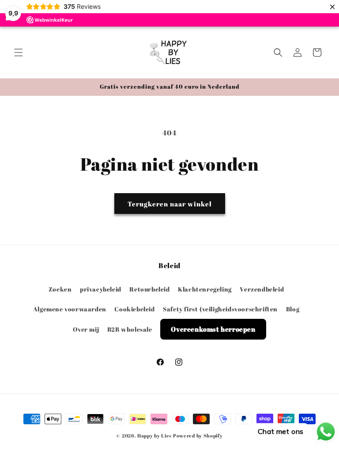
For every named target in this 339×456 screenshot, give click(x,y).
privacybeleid (100, 289)
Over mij (86, 329)
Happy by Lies (154, 435)
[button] (18, 52)
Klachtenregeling (205, 289)
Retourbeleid (149, 289)
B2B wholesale (129, 329)
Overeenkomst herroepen (213, 329)
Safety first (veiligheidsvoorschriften (220, 309)
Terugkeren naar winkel (170, 203)
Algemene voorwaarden (69, 309)
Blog (292, 309)
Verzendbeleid (262, 289)
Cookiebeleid (134, 309)
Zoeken (60, 289)
